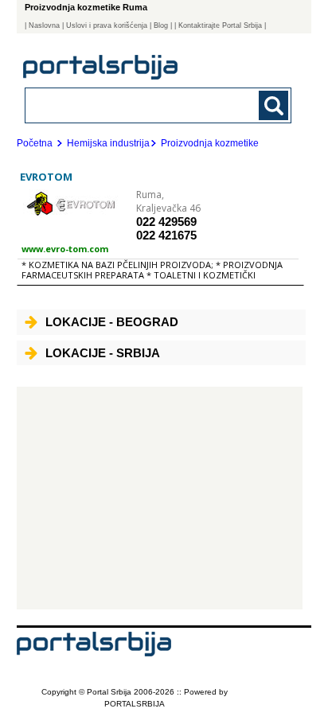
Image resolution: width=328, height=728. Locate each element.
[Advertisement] (160, 498)
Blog (161, 25)
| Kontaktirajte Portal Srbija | (220, 25)
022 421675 (166, 235)
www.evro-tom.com (64, 249)
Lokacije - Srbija (102, 353)
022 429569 (166, 221)
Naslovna (44, 25)
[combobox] (133, 104)
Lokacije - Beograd (111, 322)
